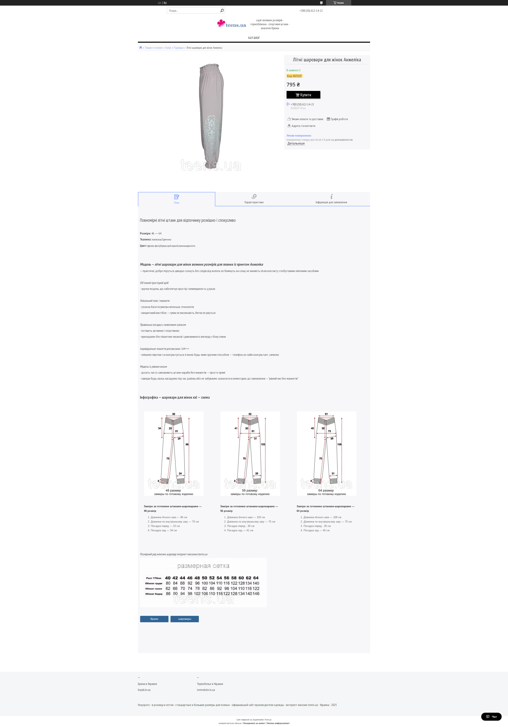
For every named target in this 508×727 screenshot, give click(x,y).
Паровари (179, 47)
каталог (254, 37)
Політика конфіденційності (278, 723)
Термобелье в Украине (210, 684)
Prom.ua (268, 719)
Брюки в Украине (147, 684)
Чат (494, 716)
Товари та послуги (154, 47)
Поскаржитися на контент (254, 723)
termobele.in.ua (206, 690)
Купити (305, 94)
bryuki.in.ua (144, 690)
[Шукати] (222, 10)
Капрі (168, 47)
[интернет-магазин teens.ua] (232, 24)
